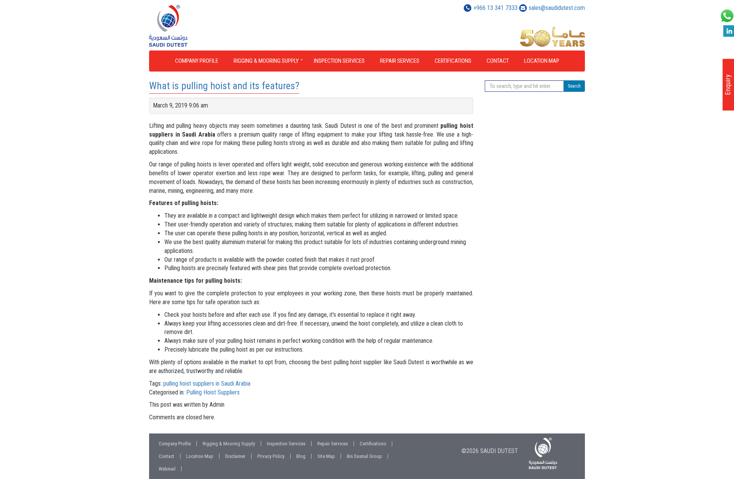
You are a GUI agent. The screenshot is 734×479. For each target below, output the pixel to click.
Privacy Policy (270, 456)
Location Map (541, 60)
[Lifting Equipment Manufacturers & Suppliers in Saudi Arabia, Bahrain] (199, 26)
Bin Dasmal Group (364, 456)
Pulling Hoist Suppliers (213, 392)
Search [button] (574, 86)
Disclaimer (235, 456)
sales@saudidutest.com (557, 7)
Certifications (453, 60)
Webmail (167, 468)
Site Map (326, 456)
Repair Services (399, 60)
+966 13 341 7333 (495, 7)
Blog (300, 456)
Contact (498, 60)
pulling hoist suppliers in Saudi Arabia (206, 383)
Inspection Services (339, 60)
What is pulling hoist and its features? (224, 85)
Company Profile (196, 60)
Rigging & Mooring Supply (266, 60)
